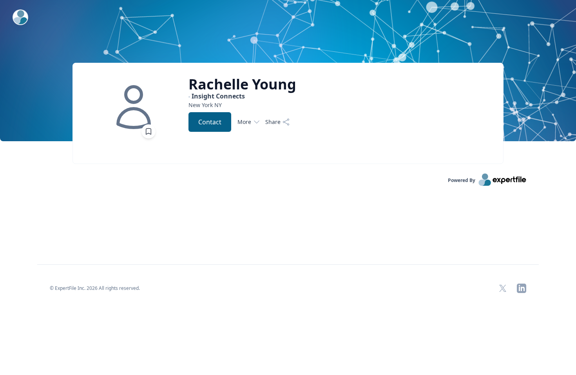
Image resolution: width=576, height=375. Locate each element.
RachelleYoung (242, 84)
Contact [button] (209, 122)
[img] (133, 107)
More (244, 122)
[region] (242, 105)
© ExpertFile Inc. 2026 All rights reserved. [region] (95, 288)
